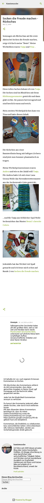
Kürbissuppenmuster (13, 96)
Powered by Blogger (23, 500)
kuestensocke (19, 444)
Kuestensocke (12, 4)
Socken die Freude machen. (26, 271)
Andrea (6, 171)
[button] (4, 29)
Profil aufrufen (19, 472)
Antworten (15, 343)
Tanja (23, 47)
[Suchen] (40, 3)
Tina (32, 47)
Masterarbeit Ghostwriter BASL (23, 332)
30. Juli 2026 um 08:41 (25, 322)
